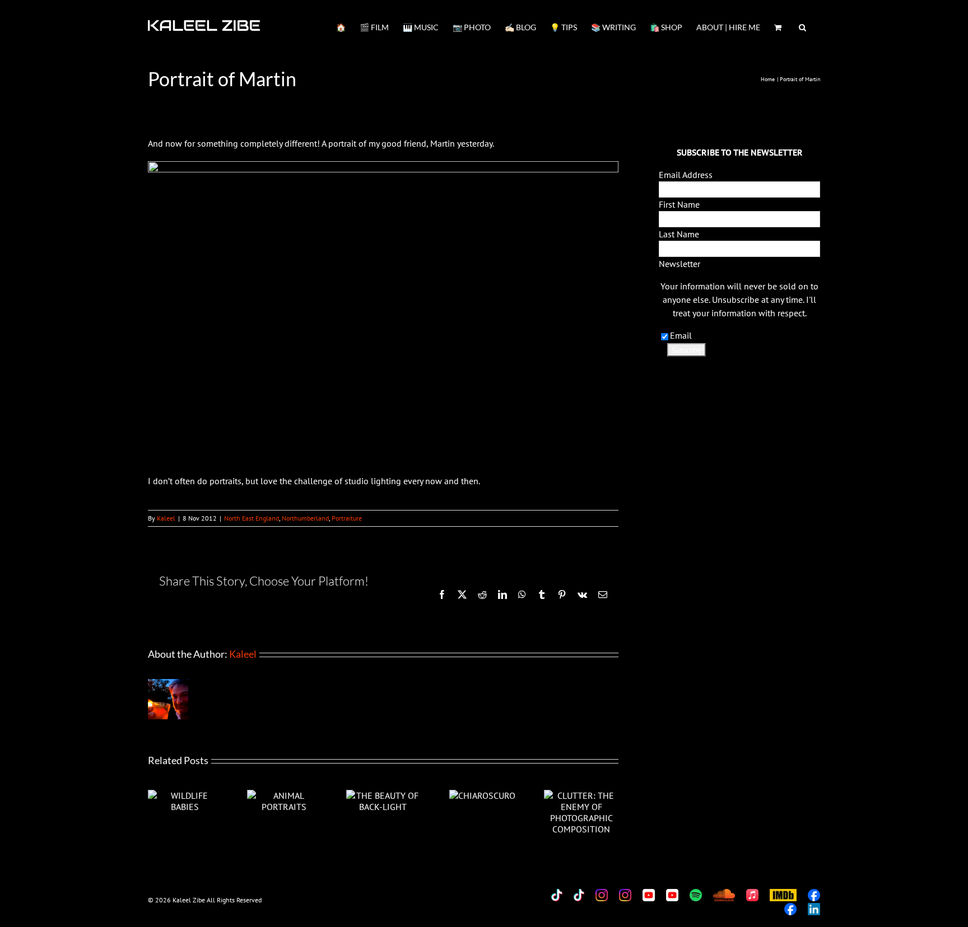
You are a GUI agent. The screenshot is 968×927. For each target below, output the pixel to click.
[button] (802, 26)
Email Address (686, 174)
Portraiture (347, 518)
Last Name (679, 234)
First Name (679, 204)
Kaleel (166, 518)
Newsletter (679, 263)
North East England (251, 518)
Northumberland (305, 518)
